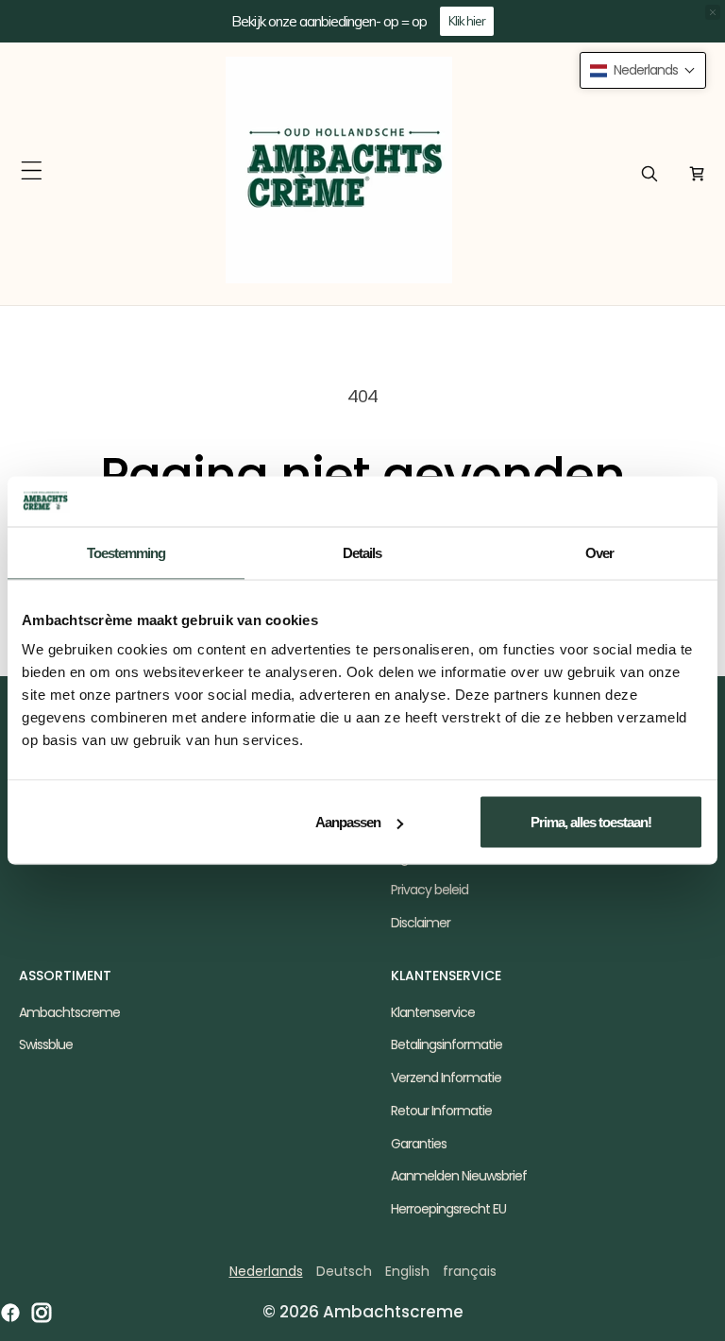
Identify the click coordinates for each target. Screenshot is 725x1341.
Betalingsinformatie (446, 1044)
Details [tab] (362, 552)
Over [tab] (599, 552)
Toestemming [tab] (126, 552)
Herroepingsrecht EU (448, 1208)
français (470, 1271)
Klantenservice (433, 1012)
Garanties (419, 1143)
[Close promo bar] (712, 12)
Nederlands (266, 1271)
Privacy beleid (429, 889)
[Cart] (696, 174)
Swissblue (46, 1044)
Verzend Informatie (446, 1077)
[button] (32, 170)
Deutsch (344, 1271)
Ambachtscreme (69, 1012)
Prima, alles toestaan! (591, 822)
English (407, 1271)
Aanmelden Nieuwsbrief (459, 1175)
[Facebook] (10, 1312)
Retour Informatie (441, 1110)
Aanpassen (347, 822)
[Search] (649, 174)
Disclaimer (420, 922)
